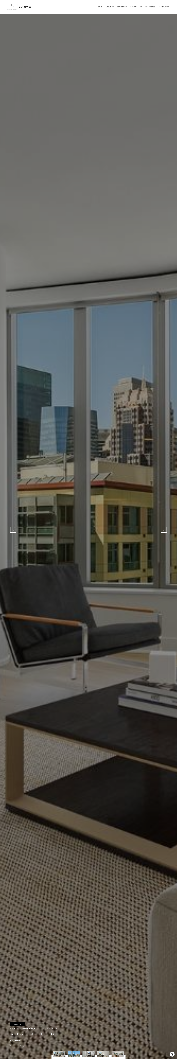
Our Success (136, 7)
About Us (110, 7)
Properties (122, 7)
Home (100, 7)
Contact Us (164, 7)
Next (164, 530)
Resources (150, 7)
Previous (13, 530)
